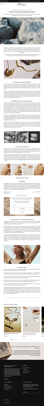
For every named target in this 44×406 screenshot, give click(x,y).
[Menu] (2, 4)
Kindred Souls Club (7, 385)
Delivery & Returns (26, 367)
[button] (7, 320)
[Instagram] (21, 211)
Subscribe (22, 208)
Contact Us (25, 369)
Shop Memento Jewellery (11, 304)
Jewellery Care (20, 159)
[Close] (33, 193)
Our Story (6, 384)
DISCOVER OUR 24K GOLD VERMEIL (22, 177)
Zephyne (8, 402)
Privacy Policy (25, 372)
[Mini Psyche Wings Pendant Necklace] (31, 319)
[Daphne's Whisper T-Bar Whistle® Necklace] (12, 319)
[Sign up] (39, 392)
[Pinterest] (23, 211)
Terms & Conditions (26, 371)
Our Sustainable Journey (8, 387)
